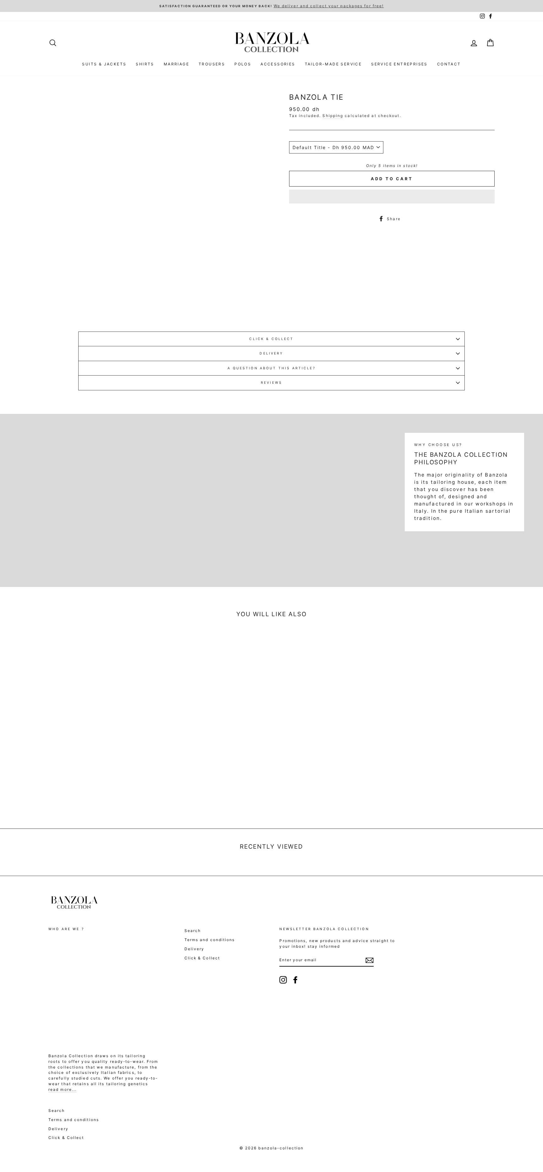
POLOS (242, 64)
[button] (392, 197)
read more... (62, 1089)
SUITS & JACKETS (104, 64)
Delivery (194, 948)
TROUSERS (212, 64)
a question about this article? (271, 368)
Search (192, 930)
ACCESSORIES (278, 64)
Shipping (332, 115)
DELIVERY (271, 353)
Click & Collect (271, 339)
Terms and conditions (209, 939)
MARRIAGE (176, 64)
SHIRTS (145, 64)
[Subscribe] (369, 960)
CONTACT (449, 64)
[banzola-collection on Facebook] (295, 980)
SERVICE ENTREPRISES (399, 64)
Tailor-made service (333, 64)
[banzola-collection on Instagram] (283, 980)
